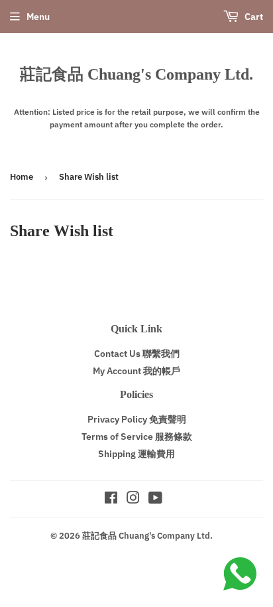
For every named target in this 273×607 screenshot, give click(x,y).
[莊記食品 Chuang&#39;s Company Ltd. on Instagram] (133, 500)
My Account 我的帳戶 (136, 371)
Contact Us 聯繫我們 (137, 354)
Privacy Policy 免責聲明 (136, 419)
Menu (38, 17)
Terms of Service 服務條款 (137, 436)
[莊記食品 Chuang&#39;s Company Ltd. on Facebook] (111, 500)
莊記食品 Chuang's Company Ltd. (136, 74)
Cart (253, 17)
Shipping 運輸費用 (136, 454)
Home (21, 176)
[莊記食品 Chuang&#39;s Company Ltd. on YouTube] (155, 500)
